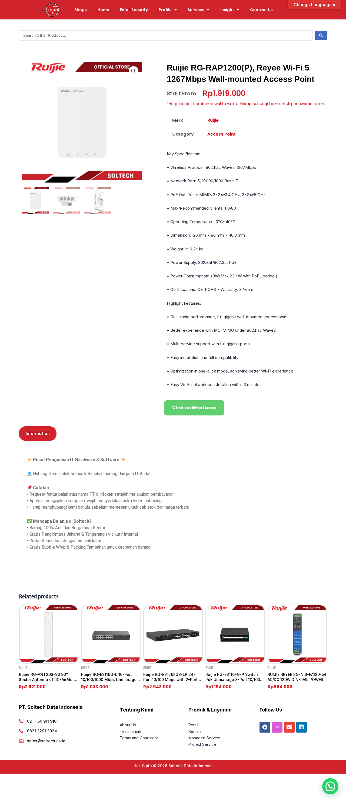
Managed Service (204, 738)
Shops (80, 9)
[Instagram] (277, 727)
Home (103, 9)
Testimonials (131, 731)
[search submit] (321, 35)
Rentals (194, 731)
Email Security (134, 9)
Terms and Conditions (139, 738)
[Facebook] (265, 727)
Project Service (202, 744)
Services (196, 9)
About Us (128, 725)
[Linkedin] (301, 727)
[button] (133, 71)
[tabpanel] (173, 507)
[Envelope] (289, 727)
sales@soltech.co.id (46, 741)
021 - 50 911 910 (41, 721)
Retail (193, 725)
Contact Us (261, 9)
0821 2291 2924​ (42, 731)
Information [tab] (38, 433)
